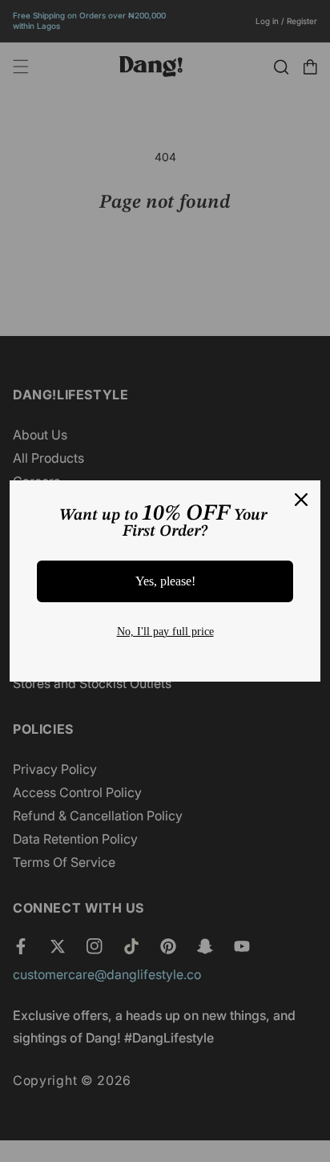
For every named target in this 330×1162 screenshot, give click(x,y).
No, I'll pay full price (165, 632)
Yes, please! (165, 581)
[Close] (301, 499)
